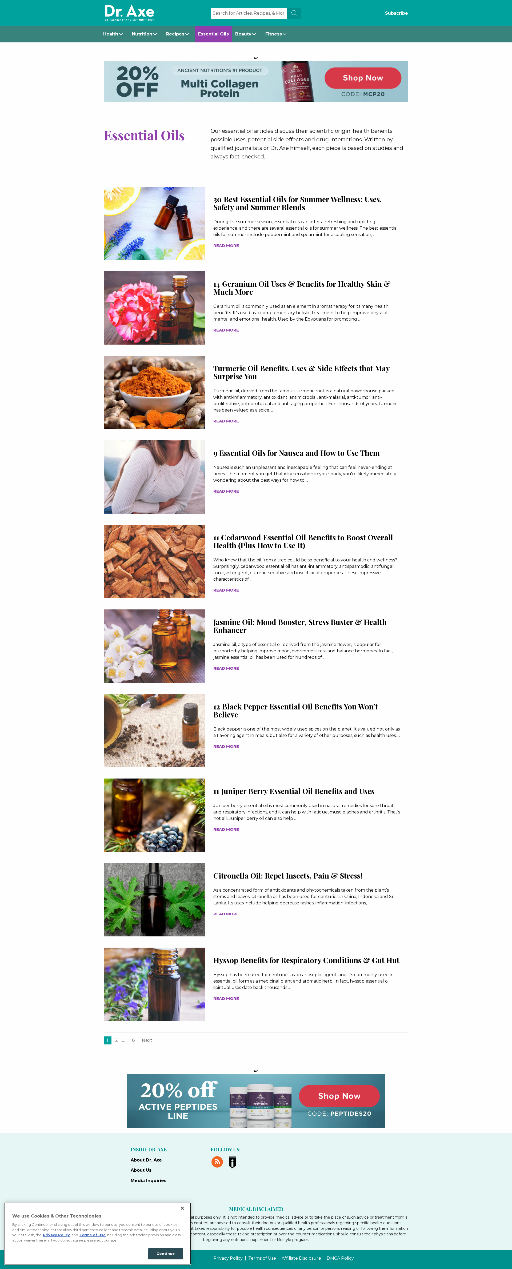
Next (147, 1040)
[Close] (182, 1208)
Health (110, 34)
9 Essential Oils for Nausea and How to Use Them (296, 453)
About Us (141, 1170)
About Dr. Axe (146, 1160)
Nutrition (142, 34)
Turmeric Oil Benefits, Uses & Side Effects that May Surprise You (301, 372)
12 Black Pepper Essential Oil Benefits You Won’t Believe (295, 710)
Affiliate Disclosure (301, 1258)
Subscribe (396, 13)
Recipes (175, 34)
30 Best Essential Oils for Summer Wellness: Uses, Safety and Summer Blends (297, 203)
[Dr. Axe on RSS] (218, 1161)
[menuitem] (114, 34)
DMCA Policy (340, 1258)
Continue (166, 1253)
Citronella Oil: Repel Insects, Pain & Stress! (287, 875)
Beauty (243, 34)
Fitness (273, 34)
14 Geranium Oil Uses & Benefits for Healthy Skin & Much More (302, 288)
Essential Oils (213, 34)
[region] (97, 1233)
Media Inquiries (148, 1180)
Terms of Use (262, 1258)
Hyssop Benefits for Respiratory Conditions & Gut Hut (306, 960)
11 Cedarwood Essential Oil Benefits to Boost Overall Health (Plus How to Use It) (303, 541)
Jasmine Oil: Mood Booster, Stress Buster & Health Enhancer (300, 626)
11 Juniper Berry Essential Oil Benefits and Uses (293, 791)
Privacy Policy (228, 1258)
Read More (226, 245)
